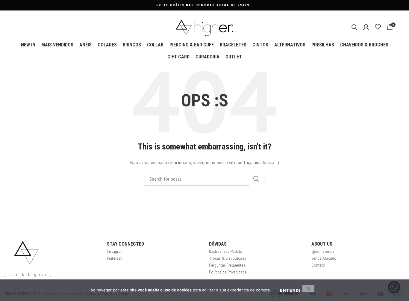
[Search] (354, 27)
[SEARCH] (256, 179)
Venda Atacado (324, 258)
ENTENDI (290, 290)
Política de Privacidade (228, 272)
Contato (318, 265)
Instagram (115, 251)
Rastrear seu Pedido (225, 251)
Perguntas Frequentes (227, 265)
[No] (308, 288)
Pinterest (114, 258)
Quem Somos (322, 251)
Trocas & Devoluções (227, 258)
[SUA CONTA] (366, 27)
